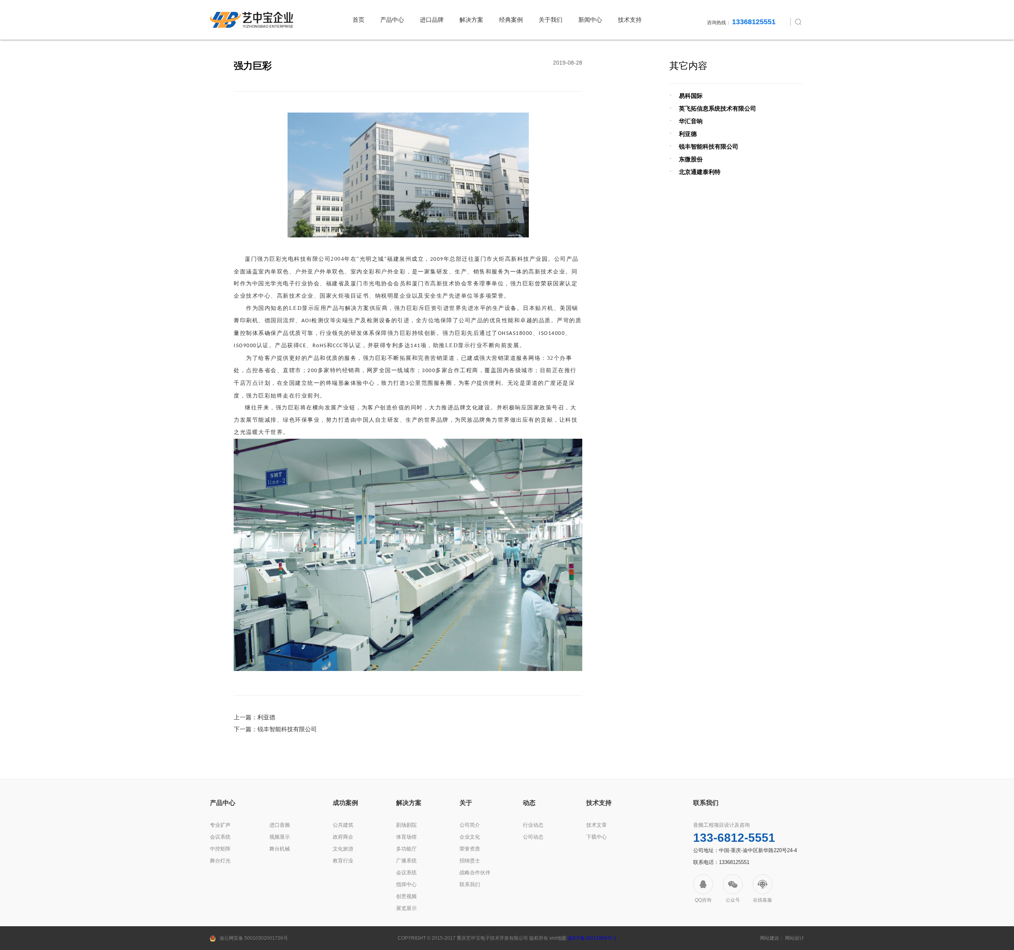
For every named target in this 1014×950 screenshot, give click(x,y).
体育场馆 (406, 837)
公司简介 (469, 825)
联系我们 (469, 884)
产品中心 (392, 19)
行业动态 (533, 825)
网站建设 (769, 938)
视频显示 (279, 837)
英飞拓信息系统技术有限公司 (717, 108)
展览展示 (406, 908)
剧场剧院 (406, 825)
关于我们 (550, 19)
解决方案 (471, 19)
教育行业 (343, 861)
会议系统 (220, 837)
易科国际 (691, 95)
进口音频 (279, 825)
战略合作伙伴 (474, 872)
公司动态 (533, 837)
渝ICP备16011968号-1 (592, 938)
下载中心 (596, 837)
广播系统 (406, 861)
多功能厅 (406, 849)
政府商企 (343, 837)
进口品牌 (432, 19)
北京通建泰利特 (699, 171)
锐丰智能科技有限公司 (287, 729)
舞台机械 (279, 849)
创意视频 (406, 896)
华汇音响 (691, 121)
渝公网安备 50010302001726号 (253, 938)
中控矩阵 (220, 849)
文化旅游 (343, 849)
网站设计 (794, 938)
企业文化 (469, 837)
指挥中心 (406, 884)
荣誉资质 (469, 849)
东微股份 (691, 159)
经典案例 (511, 19)
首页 (358, 19)
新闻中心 (590, 19)
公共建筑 (343, 825)
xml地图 (557, 938)
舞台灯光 (220, 861)
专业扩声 (220, 825)
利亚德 (266, 717)
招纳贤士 (469, 861)
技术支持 (630, 19)
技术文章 (596, 825)
